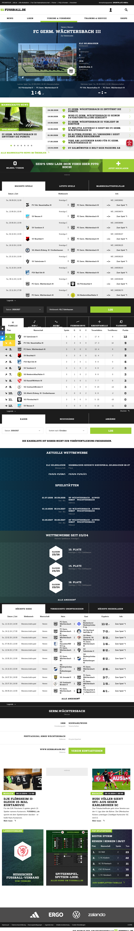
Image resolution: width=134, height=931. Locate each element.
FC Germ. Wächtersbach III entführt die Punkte (19, 134)
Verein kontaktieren (87, 751)
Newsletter (73, 2)
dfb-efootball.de (24, 2)
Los (110, 309)
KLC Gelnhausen (88, 43)
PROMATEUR (6, 2)
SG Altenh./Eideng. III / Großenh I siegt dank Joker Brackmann (94, 135)
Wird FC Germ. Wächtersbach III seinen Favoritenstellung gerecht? (94, 116)
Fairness (121, 326)
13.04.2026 (53, 148)
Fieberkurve (77, 326)
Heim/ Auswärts (56, 326)
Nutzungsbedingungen (35, 925)
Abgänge (110, 419)
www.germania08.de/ (52, 749)
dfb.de (15, 2)
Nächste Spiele (24, 186)
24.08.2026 (53, 110)
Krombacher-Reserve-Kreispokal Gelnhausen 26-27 (99, 465)
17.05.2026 (53, 141)
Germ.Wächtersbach (67, 711)
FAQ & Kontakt (63, 2)
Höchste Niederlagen (110, 609)
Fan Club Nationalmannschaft (40, 2)
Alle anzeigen (66, 600)
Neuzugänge (67, 419)
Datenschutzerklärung (19, 925)
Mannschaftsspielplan (110, 186)
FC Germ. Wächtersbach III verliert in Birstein (93, 123)
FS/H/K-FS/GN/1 (57, 474)
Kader (23, 419)
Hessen (70, 27)
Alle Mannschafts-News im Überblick (23, 153)
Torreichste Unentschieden (67, 609)
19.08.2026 (53, 116)
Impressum (5, 925)
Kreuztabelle (99, 326)
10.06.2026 (53, 123)
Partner (54, 2)
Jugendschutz (49, 925)
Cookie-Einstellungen (78, 925)
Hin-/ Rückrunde (34, 326)
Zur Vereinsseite (67, 36)
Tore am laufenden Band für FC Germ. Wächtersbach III (93, 142)
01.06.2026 (53, 135)
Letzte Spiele (67, 186)
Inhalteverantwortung (62, 925)
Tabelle (13, 326)
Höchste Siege (23, 609)
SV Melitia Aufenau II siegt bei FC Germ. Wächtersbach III (94, 129)
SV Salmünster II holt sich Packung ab (94, 148)
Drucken (123, 411)
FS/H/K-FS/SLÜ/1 (78, 474)
